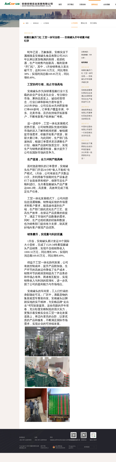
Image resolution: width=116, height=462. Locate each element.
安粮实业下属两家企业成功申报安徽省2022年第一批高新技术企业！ (86, 150)
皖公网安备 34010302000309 (60, 447)
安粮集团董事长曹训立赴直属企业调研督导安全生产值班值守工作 (86, 96)
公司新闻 (46, 23)
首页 (60, 4)
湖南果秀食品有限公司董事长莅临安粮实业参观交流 (86, 114)
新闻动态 (94, 4)
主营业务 (82, 4)
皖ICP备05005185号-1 (45, 447)
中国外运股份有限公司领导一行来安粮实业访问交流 (86, 131)
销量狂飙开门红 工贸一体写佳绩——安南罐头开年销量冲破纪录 (87, 76)
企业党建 (106, 4)
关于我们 (70, 4)
